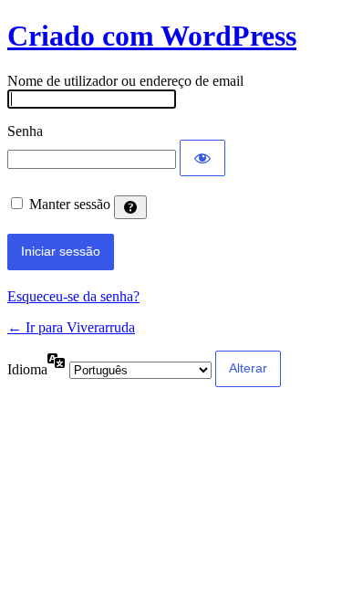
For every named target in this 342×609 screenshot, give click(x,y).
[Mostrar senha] (202, 158)
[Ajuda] (130, 207)
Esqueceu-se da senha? (73, 296)
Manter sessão (69, 204)
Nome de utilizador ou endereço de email (125, 81)
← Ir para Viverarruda (71, 327)
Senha (25, 131)
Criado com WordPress (151, 35)
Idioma (27, 369)
